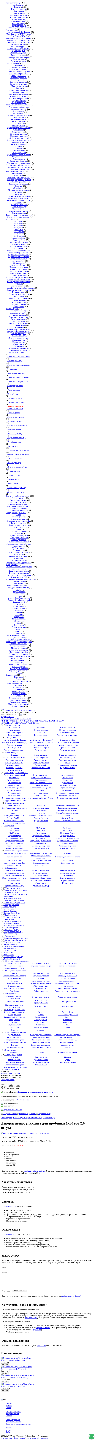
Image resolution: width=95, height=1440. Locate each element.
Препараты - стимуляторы (18, 115)
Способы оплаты (8, 1234)
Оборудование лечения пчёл (18, 169)
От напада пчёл (19, 151)
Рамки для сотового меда (18, 502)
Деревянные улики (18, 44)
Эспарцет (19, 633)
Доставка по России (13, 1422)
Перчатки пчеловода (18, 15)
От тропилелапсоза (19, 119)
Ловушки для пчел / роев (19, 525)
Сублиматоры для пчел (18, 138)
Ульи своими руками (19, 47)
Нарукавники (19, 11)
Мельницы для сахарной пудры (18, 544)
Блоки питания (19, 550)
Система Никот (18, 209)
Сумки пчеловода (18, 22)
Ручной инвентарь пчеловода (17, 277)
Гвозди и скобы (18, 92)
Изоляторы (18, 176)
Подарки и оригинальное (18, 671)
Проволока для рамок (18, 78)
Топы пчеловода (18, 24)
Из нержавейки (18, 261)
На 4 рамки (18, 225)
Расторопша (19, 625)
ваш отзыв (41, 1346)
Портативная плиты (19, 519)
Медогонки (10, 219)
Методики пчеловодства (18, 650)
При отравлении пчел (19, 136)
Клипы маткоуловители (18, 184)
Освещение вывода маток (18, 198)
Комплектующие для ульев (18, 49)
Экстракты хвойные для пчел (19, 140)
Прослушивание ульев (19, 536)
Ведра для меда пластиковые (18, 365)
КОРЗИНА (23, 721)
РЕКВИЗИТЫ (33, 723)
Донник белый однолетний (19, 600)
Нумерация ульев (18, 51)
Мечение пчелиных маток (18, 190)
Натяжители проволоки (18, 99)
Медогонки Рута (18, 240)
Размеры (9, 1428)
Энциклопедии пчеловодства (18, 656)
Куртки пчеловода (18, 9)
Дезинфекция (18, 130)
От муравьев (19, 148)
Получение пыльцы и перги (18, 506)
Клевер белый (18, 606)
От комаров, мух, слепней (18, 167)
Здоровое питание (18, 694)
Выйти (8, 1432)
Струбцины (19, 558)
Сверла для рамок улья (18, 84)
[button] (91, 1436)
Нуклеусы (18, 194)
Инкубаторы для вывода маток (19, 180)
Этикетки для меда (18, 321)
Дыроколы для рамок (18, 82)
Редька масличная (19, 627)
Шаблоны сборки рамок (18, 74)
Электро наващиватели (18, 90)
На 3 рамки (18, 223)
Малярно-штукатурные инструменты (20, 579)
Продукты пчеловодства (18, 704)
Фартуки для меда (19, 26)
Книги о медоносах (18, 660)
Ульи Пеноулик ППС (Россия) (18, 32)
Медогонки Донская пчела (18, 255)
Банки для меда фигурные (17, 382)
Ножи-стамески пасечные (19, 294)
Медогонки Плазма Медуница (18, 250)
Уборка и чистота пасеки (18, 556)
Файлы (19, 673)
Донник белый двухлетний (19, 598)
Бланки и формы (18, 667)
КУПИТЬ (5, 1364)
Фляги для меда (13, 390)
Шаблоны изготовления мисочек (19, 215)
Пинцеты (18, 203)
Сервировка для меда (18, 500)
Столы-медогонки (19, 275)
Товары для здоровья (14, 683)
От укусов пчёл (18, 157)
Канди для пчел (18, 132)
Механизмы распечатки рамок (18, 330)
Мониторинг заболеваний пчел (18, 165)
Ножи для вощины (18, 76)
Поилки (19, 679)
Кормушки (18, 677)
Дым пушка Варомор (18, 161)
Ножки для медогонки (19, 271)
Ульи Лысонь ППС (18, 36)
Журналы (19, 662)
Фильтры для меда (18, 315)
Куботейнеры (12, 394)
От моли (19, 146)
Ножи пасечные (18, 292)
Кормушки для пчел (18, 523)
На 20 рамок (19, 234)
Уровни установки (18, 55)
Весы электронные (18, 319)
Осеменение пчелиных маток (19, 201)
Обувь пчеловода (18, 13)
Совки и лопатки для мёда (18, 298)
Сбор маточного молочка (18, 504)
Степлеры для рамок (18, 96)
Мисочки (18, 192)
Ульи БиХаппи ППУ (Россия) (18, 40)
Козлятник (19, 610)
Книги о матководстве (18, 646)
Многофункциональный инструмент (20, 288)
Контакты (9, 1404)
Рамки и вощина (12, 63)
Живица (18, 690)
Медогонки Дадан (18, 238)
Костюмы (18, 7)
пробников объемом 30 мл (34, 1171)
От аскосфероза (18, 111)
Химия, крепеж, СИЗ (19, 577)
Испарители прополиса (19, 511)
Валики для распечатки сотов (18, 280)
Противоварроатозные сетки (18, 155)
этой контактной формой (71, 1296)
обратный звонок (43, 1328)
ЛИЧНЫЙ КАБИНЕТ (9, 721)
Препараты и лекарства (19, 681)
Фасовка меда (18, 327)
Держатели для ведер (19, 350)
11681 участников (22, 1100)
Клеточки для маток (18, 182)
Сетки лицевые (18, 19)
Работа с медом (12, 309)
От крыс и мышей (18, 144)
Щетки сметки (18, 307)
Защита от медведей (19, 142)
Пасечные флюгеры (18, 517)
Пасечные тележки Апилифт (18, 521)
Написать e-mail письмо (10, 1073)
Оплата (8, 1408)
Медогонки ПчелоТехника (18, 257)
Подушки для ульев (18, 61)
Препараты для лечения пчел (17, 105)
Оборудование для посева (18, 588)
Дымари (18, 284)
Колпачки (18, 186)
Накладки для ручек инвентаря (19, 290)
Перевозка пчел (19, 546)
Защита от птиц (19, 159)
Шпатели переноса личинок (18, 217)
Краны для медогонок (18, 269)
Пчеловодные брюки (18, 17)
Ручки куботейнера (15, 409)
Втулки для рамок (18, 80)
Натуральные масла (18, 700)
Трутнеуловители (19, 213)
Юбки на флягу (13, 413)
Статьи (8, 1430)
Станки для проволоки (19, 69)
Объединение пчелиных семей (19, 163)
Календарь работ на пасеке (19, 640)
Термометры (19, 554)
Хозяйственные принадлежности (19, 575)
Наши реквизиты (7, 1080)
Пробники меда (10, 915)
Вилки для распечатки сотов (18, 282)
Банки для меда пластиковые (18, 357)
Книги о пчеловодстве (18, 658)
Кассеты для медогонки (19, 267)
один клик (37, 1330)
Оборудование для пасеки (16, 513)
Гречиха (19, 596)
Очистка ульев (18, 296)
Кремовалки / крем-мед (18, 348)
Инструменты (11, 565)
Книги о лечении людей (18, 665)
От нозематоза (18, 117)
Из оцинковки (19, 263)
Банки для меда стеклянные (18, 377)
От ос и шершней (19, 153)
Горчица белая (19, 592)
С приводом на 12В (18, 244)
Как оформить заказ (13, 1412)
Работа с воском (18, 498)
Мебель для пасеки (18, 540)
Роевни (18, 529)
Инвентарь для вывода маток (18, 178)
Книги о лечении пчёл (18, 644)
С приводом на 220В (18, 246)
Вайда (18, 590)
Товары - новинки (11, 1069)
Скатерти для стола (15, 386)
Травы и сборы (18, 706)
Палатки (18, 533)
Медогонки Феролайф (18, 259)
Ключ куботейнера (14, 398)
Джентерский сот (18, 173)
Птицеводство (11, 675)
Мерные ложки (19, 344)
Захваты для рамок (18, 286)
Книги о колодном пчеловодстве (19, 642)
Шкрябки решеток (19, 305)
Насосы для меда (19, 336)
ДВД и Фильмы (18, 637)
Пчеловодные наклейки (19, 652)
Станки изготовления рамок (19, 71)
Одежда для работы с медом (18, 332)
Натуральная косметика (18, 698)
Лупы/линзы (18, 188)
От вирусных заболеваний (18, 107)
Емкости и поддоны (18, 334)
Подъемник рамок (19, 101)
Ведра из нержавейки (18, 313)
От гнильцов (18, 113)
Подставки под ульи (18, 53)
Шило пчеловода (19, 302)
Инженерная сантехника (19, 573)
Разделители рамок (18, 103)
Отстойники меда (19, 325)
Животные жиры (18, 692)
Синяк (18, 629)
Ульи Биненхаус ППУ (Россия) (18, 34)
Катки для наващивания (18, 94)
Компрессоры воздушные (19, 552)
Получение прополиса (18, 508)
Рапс (19, 623)
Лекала (19, 88)
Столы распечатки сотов (18, 317)
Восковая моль (18, 687)
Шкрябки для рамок (19, 86)
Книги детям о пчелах (19, 669)
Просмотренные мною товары (15, 1067)
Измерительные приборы (18, 338)
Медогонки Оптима (18, 265)
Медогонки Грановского (18, 253)
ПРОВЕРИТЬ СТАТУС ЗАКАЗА (14, 723)
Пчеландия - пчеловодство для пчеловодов (35, 1092)
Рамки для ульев (18, 67)
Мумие (18, 696)
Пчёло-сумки (19, 346)
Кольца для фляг (18, 342)
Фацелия (18, 631)
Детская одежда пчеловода (18, 28)
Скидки (9, 1416)
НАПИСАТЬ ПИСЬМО (54, 721)
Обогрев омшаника (18, 531)
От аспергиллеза (18, 126)
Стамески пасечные (18, 300)
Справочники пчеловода (18, 654)
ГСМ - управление (19, 548)
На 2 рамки (18, 221)
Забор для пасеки (19, 561)
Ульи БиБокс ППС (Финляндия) (18, 38)
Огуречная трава (18, 619)
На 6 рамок (18, 228)
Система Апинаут (19, 207)
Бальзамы (18, 685)
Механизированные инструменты (19, 567)
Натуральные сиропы (18, 702)
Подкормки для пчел (18, 134)
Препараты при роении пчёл (18, 128)
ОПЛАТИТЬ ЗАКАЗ (36, 721)
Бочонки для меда (14, 361)
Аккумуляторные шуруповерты (18, 563)
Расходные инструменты (19, 571)
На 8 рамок (18, 230)
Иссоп (18, 604)
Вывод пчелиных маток (15, 171)
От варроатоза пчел (18, 109)
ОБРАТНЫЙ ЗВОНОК (10, 719)
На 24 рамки (19, 236)
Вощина (18, 65)
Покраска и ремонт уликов (18, 57)
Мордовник (19, 617)
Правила (9, 1406)
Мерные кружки (18, 340)
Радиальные (18, 248)
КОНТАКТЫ (25, 719)
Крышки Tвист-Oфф (15, 402)
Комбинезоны (18, 5)
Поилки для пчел (18, 527)
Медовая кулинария (19, 648)
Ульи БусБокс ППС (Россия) (19, 42)
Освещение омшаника (19, 538)
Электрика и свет (19, 581)
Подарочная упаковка (16, 373)
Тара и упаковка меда (18, 311)
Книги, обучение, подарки (16, 635)
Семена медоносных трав (16, 585)
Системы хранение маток (19, 211)
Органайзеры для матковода (19, 196)
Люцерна (19, 615)
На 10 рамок (19, 232)
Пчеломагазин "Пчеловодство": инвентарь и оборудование (24, 1438)
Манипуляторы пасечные (19, 542)
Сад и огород (18, 583)
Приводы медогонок (18, 273)
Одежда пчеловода (13, 3)
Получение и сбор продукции (17, 496)
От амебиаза (19, 124)
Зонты (18, 515)
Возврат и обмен (12, 1414)
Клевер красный (18, 608)
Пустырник (19, 621)
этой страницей (31, 1318)
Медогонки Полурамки (19, 242)
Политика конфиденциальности (18, 1424)
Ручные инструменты (18, 569)
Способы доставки (9, 1207)
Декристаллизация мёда (18, 323)
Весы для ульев (19, 59)
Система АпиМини (19, 205)
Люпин (19, 613)
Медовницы (12, 369)
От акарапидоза (18, 121)
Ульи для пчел (11, 30)
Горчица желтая (19, 594)
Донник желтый (19, 602)
